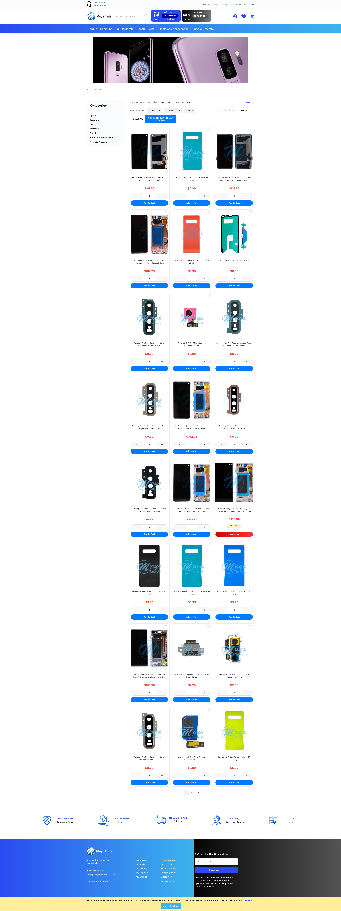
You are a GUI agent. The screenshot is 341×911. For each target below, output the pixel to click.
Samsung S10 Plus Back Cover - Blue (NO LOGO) (234, 592)
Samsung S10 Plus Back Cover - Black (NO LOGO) (149, 592)
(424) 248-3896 (101, 5)
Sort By (234, 110)
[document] (171, 904)
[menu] (170, 29)
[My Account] (235, 17)
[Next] (197, 792)
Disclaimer (166, 877)
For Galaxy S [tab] (172, 110)
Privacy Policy (168, 881)
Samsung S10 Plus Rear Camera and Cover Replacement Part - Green (234, 344)
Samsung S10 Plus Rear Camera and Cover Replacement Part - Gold (149, 427)
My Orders (141, 868)
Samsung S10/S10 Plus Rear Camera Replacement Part (234, 675)
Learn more (249, 900)
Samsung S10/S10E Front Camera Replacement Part (192, 344)
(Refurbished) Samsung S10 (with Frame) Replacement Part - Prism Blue (192, 510)
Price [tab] (188, 110)
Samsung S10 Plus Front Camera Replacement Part (191, 758)
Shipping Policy (168, 872)
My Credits (141, 877)
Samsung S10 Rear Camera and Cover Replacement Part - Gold (234, 427)
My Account (142, 864)
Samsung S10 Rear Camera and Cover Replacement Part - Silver (149, 758)
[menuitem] (93, 29)
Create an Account (220, 4)
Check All (138, 119)
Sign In (206, 4)
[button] (246, 4)
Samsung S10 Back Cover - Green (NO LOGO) (192, 178)
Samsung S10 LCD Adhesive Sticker (234, 260)
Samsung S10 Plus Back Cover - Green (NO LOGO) (192, 592)
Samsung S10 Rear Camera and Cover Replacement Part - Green (149, 344)
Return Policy (168, 868)
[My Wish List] (243, 18)
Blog (252, 4)
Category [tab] (153, 110)
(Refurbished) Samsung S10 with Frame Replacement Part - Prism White (191, 427)
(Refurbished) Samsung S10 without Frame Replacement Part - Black (149, 178)
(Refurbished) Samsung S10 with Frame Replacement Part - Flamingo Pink (149, 261)
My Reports (142, 872)
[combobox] (130, 16)
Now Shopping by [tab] (137, 102)
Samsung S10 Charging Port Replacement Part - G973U (192, 675)
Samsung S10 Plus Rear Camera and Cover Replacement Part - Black (149, 510)
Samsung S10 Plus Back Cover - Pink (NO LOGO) (192, 261)
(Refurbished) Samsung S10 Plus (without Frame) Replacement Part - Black (234, 178)
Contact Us (236, 4)
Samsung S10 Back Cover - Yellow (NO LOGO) (234, 758)
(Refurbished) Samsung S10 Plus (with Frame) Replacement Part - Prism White (234, 510)
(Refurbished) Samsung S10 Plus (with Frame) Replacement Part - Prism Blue (149, 675)
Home (87, 89)
